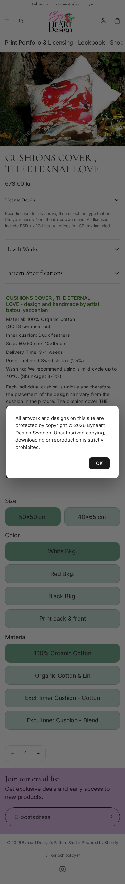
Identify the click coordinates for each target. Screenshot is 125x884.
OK (99, 463)
